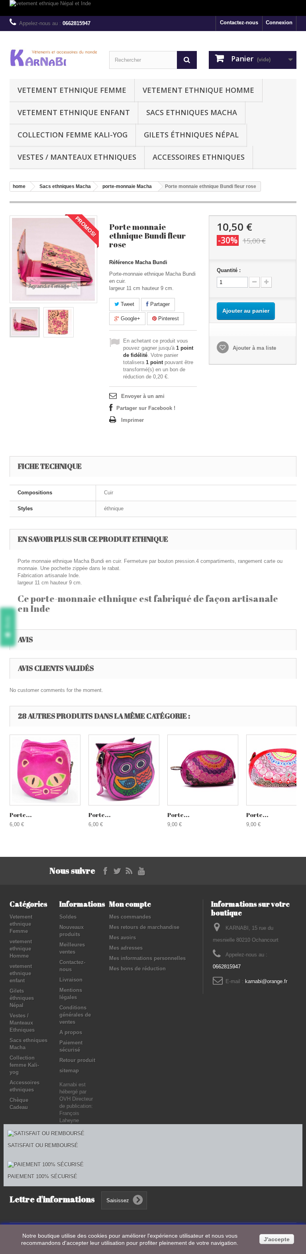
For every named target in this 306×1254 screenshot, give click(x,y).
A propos (70, 1032)
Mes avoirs (122, 937)
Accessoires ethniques (199, 157)
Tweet (126, 304)
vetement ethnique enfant (74, 112)
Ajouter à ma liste (253, 348)
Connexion (279, 22)
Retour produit (77, 1060)
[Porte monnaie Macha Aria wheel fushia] (202, 770)
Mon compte (130, 904)
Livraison (70, 980)
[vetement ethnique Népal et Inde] (153, 8)
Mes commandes (130, 917)
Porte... (21, 815)
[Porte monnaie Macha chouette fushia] (123, 770)
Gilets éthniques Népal (191, 134)
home (19, 186)
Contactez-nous (239, 22)
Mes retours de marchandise (144, 927)
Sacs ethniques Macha (191, 112)
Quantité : (229, 270)
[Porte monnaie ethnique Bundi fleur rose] (24, 322)
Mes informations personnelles (147, 958)
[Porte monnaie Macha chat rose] (45, 770)
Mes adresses (126, 948)
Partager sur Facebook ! (145, 408)
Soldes (67, 917)
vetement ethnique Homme (198, 90)
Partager (159, 304)
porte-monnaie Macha (127, 186)
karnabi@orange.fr (266, 981)
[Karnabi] (53, 57)
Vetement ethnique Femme (72, 90)
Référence (121, 262)
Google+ (129, 318)
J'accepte (277, 1239)
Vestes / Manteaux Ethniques (77, 157)
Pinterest (168, 318)
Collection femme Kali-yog (73, 134)
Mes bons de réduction (137, 969)
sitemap (69, 1071)
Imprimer (132, 420)
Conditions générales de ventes (75, 1015)
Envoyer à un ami (143, 396)
